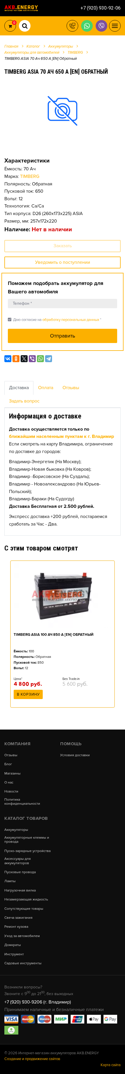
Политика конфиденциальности (22, 802)
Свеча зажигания (18, 918)
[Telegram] (48, 358)
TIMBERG (29, 176)
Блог (8, 764)
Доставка (19, 388)
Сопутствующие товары (23, 909)
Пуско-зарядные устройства (27, 851)
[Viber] (32, 358)
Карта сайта (111, 1065)
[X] (24, 358)
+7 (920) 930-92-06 (101, 8)
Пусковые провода (20, 872)
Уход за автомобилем (22, 936)
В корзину (28, 694)
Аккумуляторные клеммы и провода (26, 840)
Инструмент (14, 954)
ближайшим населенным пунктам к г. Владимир (61, 436)
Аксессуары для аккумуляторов (17, 861)
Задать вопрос (24, 401)
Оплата (45, 388)
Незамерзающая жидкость (26, 900)
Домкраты (12, 945)
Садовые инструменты (23, 963)
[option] (62, 110)
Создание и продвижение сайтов (32, 1059)
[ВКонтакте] (7, 358)
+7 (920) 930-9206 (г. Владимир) (37, 1002)
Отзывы (71, 388)
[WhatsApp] (40, 358)
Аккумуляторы (16, 830)
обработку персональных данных (70, 319)
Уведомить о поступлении (62, 262)
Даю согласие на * (54, 319)
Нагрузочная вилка (20, 891)
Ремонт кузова (16, 927)
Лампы (10, 881)
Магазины (12, 774)
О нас (8, 783)
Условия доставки (75, 755)
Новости (11, 792)
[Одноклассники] (15, 358)
